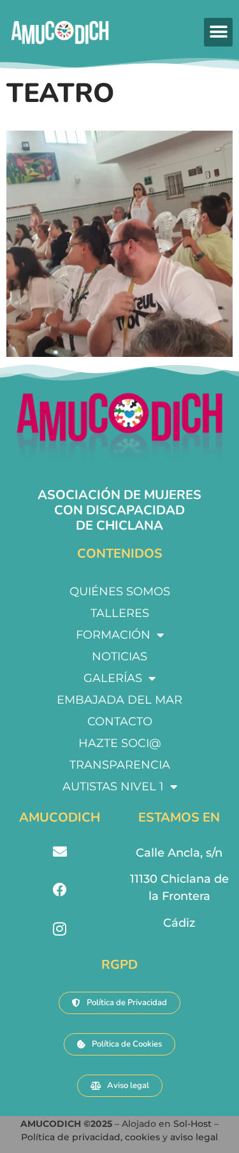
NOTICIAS (119, 656)
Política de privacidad (70, 1137)
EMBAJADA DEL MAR (119, 700)
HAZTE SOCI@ (119, 743)
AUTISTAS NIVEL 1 (113, 787)
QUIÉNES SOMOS (119, 591)
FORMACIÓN (113, 635)
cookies (142, 1137)
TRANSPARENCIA (119, 765)
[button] (218, 32)
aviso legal (194, 1137)
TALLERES (120, 613)
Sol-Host (193, 1123)
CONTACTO (119, 721)
